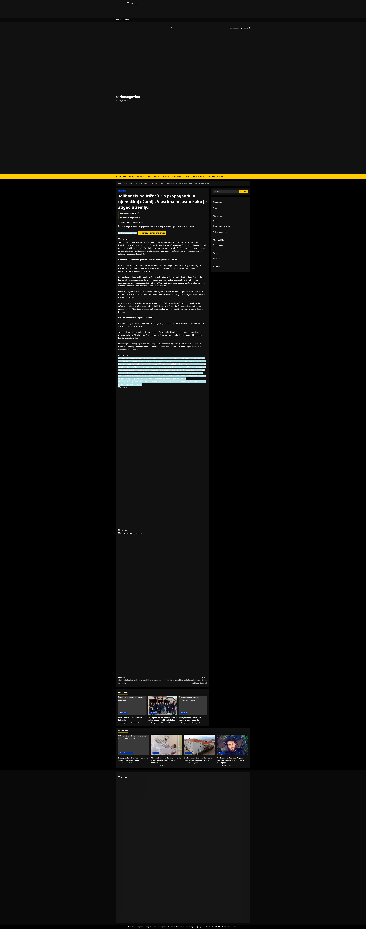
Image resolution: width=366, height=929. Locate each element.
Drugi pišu (122, 191)
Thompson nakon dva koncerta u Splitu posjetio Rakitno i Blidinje (162, 718)
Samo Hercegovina (215, 176)
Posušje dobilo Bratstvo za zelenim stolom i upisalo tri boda (133, 759)
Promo (186, 176)
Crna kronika (153, 176)
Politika (165, 176)
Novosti (140, 176)
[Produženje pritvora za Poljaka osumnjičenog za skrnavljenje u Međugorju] (232, 745)
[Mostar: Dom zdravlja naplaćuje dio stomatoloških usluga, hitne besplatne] (166, 745)
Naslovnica (121, 176)
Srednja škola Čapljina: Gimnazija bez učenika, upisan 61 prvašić (198, 759)
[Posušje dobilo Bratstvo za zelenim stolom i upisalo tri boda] (133, 745)
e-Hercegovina (128, 97)
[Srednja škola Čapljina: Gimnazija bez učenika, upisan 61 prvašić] (199, 745)
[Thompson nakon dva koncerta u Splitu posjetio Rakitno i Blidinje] (162, 705)
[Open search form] (249, 176)
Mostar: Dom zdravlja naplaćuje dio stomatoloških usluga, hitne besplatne (166, 760)
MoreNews (222, 927)
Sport (131, 176)
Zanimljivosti (198, 176)
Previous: (140, 680)
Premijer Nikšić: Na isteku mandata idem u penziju (190, 718)
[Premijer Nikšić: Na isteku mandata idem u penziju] (193, 705)
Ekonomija (176, 176)
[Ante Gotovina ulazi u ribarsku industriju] (132, 705)
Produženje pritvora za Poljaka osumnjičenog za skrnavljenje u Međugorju (230, 760)
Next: (186, 680)
